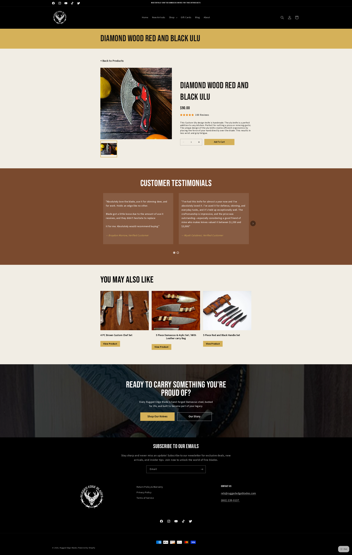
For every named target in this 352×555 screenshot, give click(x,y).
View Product (110, 343)
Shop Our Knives (157, 416)
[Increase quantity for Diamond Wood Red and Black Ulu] (199, 142)
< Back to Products (112, 61)
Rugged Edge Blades (69, 547)
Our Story (194, 416)
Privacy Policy (144, 492)
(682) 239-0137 (230, 500)
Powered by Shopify (86, 547)
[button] (173, 17)
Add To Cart (219, 141)
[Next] (253, 223)
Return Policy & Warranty (150, 487)
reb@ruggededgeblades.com (238, 493)
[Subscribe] (202, 469)
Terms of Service (145, 498)
